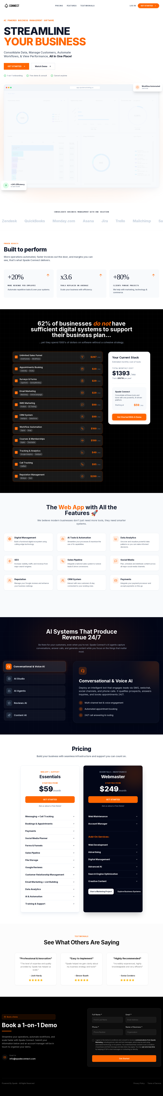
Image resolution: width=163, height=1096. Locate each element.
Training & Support (35, 903)
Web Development (98, 845)
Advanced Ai (95, 866)
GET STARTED (147, 6)
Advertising (94, 852)
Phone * (95, 1027)
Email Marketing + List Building (41, 882)
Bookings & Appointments (39, 823)
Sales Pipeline (32, 853)
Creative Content (97, 881)
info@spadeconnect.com (23, 1058)
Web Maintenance (98, 816)
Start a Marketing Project (101, 891)
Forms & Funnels (33, 845)
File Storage (31, 860)
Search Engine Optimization (103, 874)
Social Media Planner (36, 838)
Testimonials (87, 6)
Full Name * (97, 1015)
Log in (133, 6)
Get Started (124, 1058)
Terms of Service (154, 1083)
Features (72, 6)
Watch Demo (41, 66)
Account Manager (97, 823)
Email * (128, 1015)
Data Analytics (33, 889)
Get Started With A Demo (129, 417)
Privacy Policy (139, 1083)
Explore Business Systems (129, 891)
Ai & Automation (33, 896)
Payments (30, 831)
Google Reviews (33, 867)
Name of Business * (134, 1027)
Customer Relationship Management (44, 874)
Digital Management (99, 859)
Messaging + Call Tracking (39, 816)
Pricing (59, 6)
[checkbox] (93, 1040)
